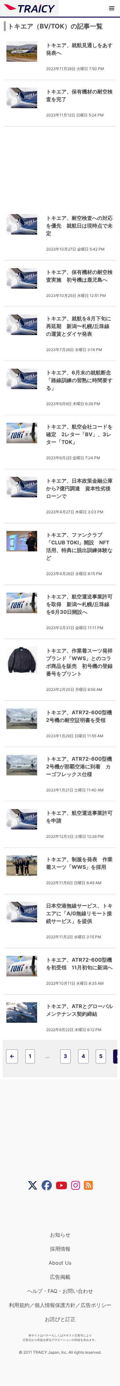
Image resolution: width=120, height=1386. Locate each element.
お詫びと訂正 (60, 1319)
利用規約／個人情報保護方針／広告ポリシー (60, 1305)
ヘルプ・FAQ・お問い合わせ (60, 1291)
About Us (60, 1263)
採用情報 (60, 1249)
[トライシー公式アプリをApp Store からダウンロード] (64, 1211)
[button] (111, 8)
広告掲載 (60, 1277)
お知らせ (60, 1234)
